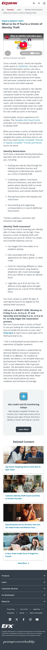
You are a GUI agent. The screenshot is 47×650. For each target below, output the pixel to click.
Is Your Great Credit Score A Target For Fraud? (21, 555)
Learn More (24, 429)
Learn (19, 10)
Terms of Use (24, 609)
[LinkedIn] (10, 619)
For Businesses (8, 595)
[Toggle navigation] (44, 3)
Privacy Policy (11, 609)
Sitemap (22, 613)
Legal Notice (36, 609)
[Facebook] (23, 619)
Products (5, 576)
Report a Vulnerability (36, 613)
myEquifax (23, 66)
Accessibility (10, 613)
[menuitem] (34, 3)
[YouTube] (37, 619)
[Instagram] (30, 619)
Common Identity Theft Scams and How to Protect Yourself (22, 497)
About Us (6, 601)
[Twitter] (16, 619)
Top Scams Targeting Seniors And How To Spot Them (23, 468)
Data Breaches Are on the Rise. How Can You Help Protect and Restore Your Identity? (22, 526)
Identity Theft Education (34, 10)
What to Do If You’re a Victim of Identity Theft (19, 13)
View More (22, 563)
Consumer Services (10, 588)
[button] (34, 3)
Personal (10, 10)
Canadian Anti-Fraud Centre (27, 120)
